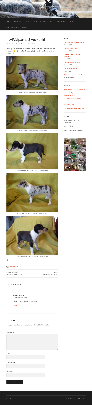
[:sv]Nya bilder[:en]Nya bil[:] (49, 273)
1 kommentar (31, 43)
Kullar (42, 21)
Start (8, 21)
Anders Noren (75, 398)
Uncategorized (14, 266)
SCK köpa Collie (69, 104)
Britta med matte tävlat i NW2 (73, 75)
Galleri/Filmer (11, 27)
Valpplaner (18, 21)
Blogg (24, 27)
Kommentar (10, 332)
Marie (23, 43)
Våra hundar (30, 21)
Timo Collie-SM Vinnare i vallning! (74, 42)
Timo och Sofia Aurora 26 (71, 48)
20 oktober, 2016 (12, 43)
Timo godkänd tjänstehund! (72, 62)
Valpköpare (61, 21)
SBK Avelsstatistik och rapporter (74, 108)
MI (51, 21)
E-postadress (10, 362)
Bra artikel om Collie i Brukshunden (75, 89)
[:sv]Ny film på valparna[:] (14, 273)
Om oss (71, 21)
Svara (15, 305)
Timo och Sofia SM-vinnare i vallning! (72, 55)
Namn (8, 353)
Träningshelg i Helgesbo (71, 68)
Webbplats (9, 371)
